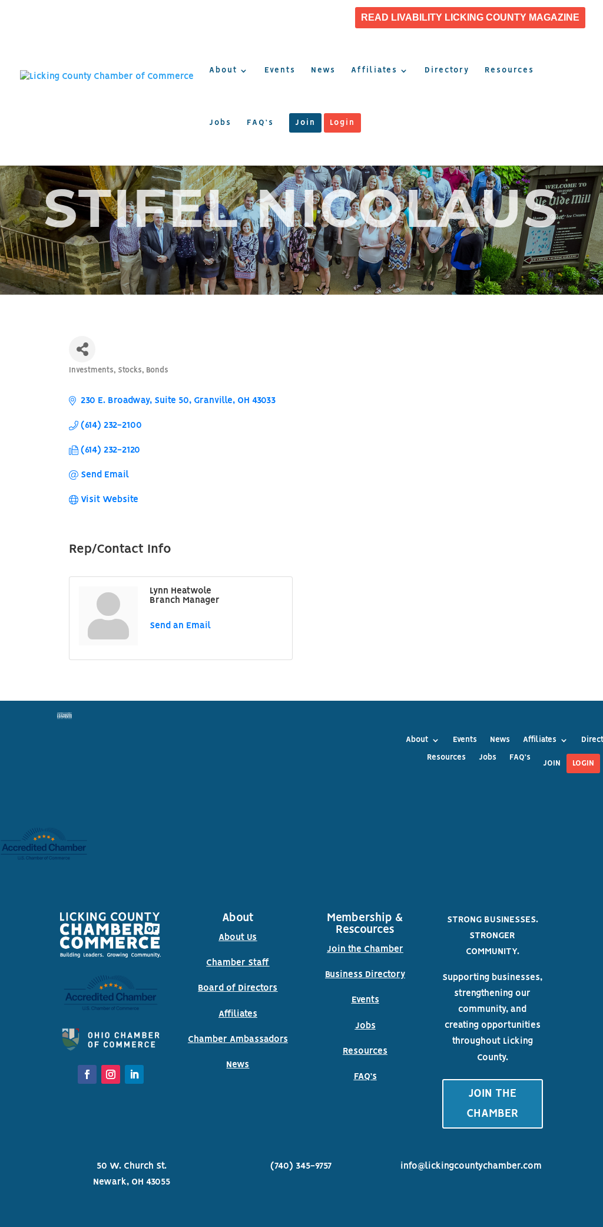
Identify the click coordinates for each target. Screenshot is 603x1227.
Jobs (220, 123)
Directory (447, 71)
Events (280, 71)
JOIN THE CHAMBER (492, 1104)
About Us (237, 937)
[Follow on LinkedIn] (134, 1074)
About (223, 71)
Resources (509, 71)
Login (342, 123)
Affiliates (374, 71)
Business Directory (365, 974)
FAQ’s (260, 123)
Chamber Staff (237, 963)
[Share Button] (82, 349)
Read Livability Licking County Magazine (470, 17)
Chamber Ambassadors (238, 1039)
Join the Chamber (365, 949)
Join (305, 123)
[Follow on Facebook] (87, 1074)
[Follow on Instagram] (110, 1074)
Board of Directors (237, 988)
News (323, 71)
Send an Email (180, 626)
